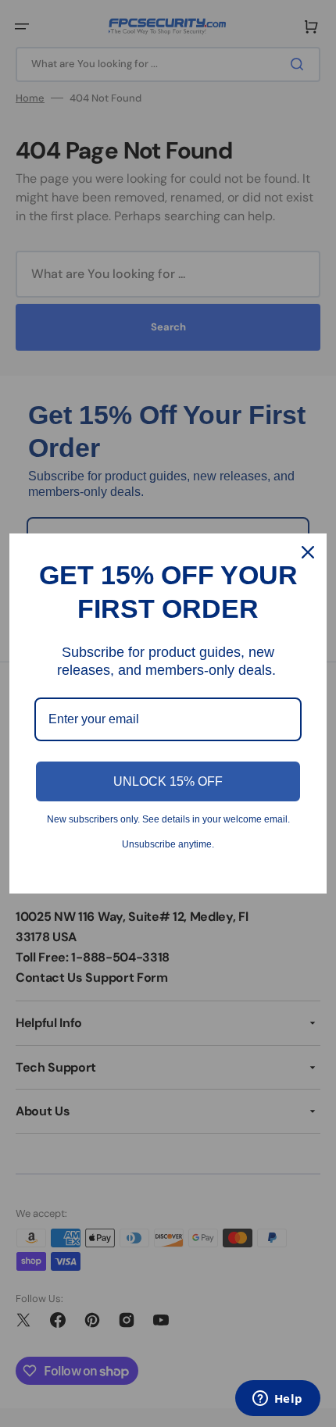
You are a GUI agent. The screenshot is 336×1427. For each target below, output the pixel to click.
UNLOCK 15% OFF (168, 781)
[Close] (308, 552)
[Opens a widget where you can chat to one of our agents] (277, 1399)
